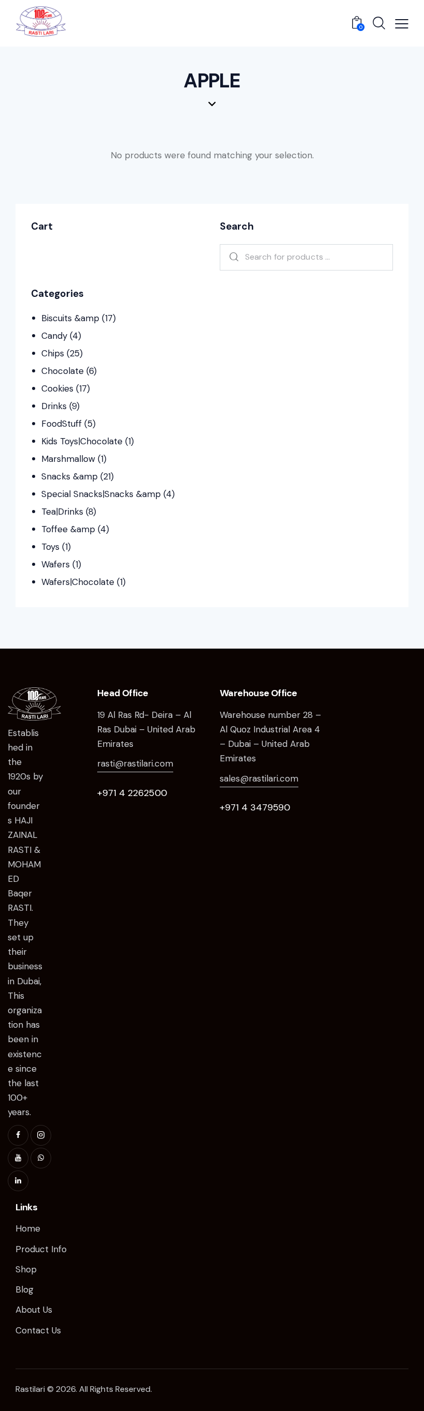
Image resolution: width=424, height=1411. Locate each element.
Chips (52, 353)
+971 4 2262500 (132, 793)
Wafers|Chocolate (77, 582)
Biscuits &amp (70, 318)
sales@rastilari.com (259, 778)
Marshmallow (68, 458)
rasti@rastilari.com (135, 763)
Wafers (55, 564)
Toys (50, 546)
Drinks (54, 406)
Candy (54, 335)
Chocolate (62, 371)
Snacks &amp (69, 476)
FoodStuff (61, 423)
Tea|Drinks (62, 511)
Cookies (57, 388)
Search (231, 257)
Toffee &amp (68, 529)
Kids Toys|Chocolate (82, 441)
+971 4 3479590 (255, 807)
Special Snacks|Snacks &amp (101, 494)
